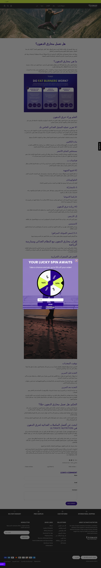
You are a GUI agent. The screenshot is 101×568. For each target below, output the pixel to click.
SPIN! (50, 304)
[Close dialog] (76, 260)
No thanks (50, 307)
